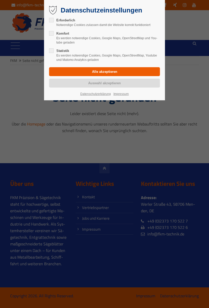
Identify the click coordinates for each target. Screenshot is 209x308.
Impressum (121, 94)
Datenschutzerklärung (95, 94)
